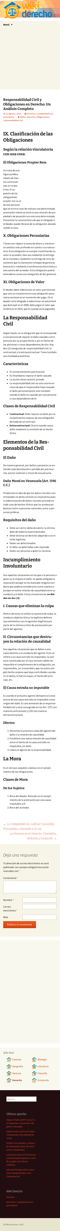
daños (23, 117)
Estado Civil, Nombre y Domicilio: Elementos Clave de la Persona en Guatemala (20, 1146)
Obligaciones (42, 117)
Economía (43, 1080)
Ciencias (16, 1059)
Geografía (17, 1066)
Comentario (10, 878)
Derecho (31, 117)
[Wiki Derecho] (30, 10)
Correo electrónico (10, 908)
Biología (42, 1059)
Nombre (8, 900)
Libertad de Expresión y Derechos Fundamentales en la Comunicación (20, 1173)
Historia (16, 1073)
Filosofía (42, 1073)
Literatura (43, 1066)
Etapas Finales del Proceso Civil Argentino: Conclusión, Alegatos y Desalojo (20, 1123)
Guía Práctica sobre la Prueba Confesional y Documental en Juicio (20, 1135)
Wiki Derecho (11, 1224)
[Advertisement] (30, 60)
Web (5, 917)
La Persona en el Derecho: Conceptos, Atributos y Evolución (33, 835)
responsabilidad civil (13, 120)
